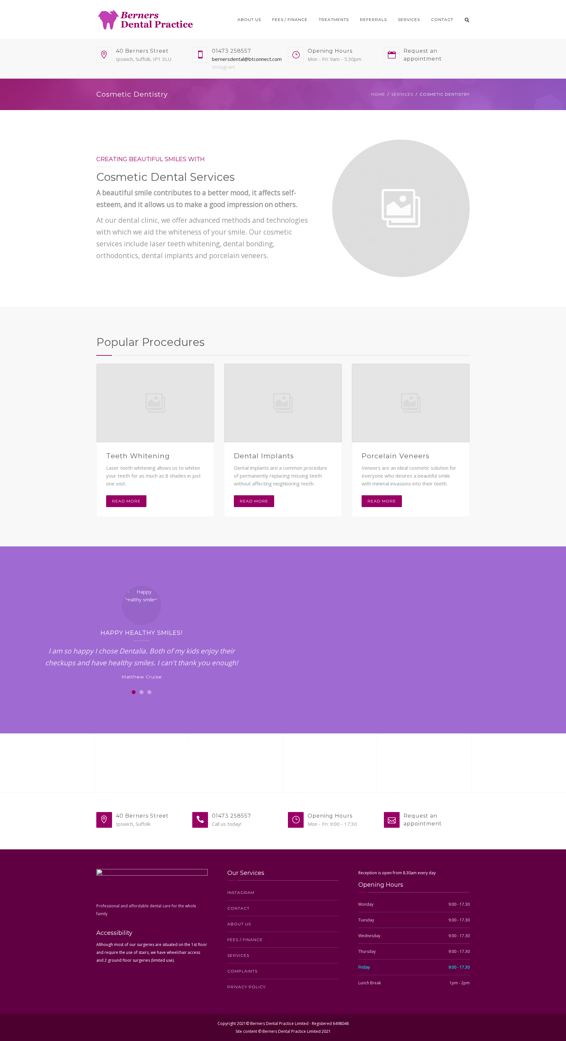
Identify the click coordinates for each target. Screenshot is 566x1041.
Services (409, 19)
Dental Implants (264, 456)
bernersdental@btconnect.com (247, 59)
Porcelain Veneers (395, 456)
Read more (126, 501)
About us (249, 19)
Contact (442, 19)
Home (378, 94)
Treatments (334, 19)
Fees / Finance (290, 19)
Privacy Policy (246, 986)
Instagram (223, 67)
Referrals (373, 19)
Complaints (242, 971)
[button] (134, 692)
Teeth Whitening (138, 456)
